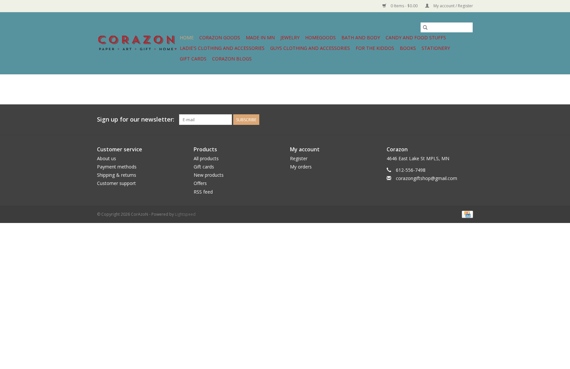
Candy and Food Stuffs (416, 37)
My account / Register (452, 6)
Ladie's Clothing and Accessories (222, 48)
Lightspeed (185, 214)
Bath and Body (360, 37)
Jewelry (290, 37)
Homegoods (320, 37)
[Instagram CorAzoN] (467, 119)
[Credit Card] (466, 214)
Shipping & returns (116, 175)
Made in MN (260, 37)
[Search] (425, 27)
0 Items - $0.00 (404, 6)
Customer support (116, 183)
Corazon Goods (219, 37)
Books (408, 48)
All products (206, 158)
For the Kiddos (375, 48)
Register (298, 158)
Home (187, 37)
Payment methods (117, 167)
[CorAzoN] (137, 43)
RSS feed (203, 192)
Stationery (436, 48)
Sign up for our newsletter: (135, 119)
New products (209, 175)
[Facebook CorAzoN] (456, 119)
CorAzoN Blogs (232, 58)
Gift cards (193, 58)
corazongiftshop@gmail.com (426, 178)
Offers (200, 183)
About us (106, 158)
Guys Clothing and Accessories (310, 48)
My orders (301, 167)
